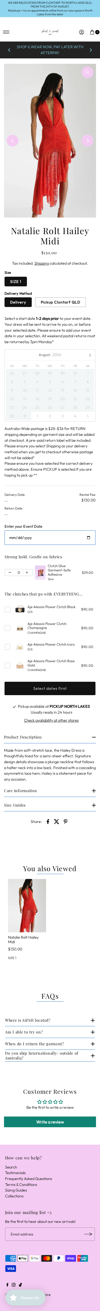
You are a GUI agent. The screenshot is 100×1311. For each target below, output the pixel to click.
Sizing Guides (16, 1190)
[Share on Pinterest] (66, 821)
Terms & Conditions (21, 1184)
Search (11, 1167)
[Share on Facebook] (48, 821)
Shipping (41, 263)
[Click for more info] (40, 572)
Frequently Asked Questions (28, 1178)
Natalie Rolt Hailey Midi (23, 939)
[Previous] (9, 50)
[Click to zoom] (87, 72)
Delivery (18, 302)
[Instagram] (13, 1285)
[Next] (90, 50)
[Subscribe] (88, 1234)
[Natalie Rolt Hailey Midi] (27, 905)
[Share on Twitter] (57, 821)
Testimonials (15, 1172)
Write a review (50, 1122)
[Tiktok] (20, 1285)
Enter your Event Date (23, 526)
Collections (14, 1196)
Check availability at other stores (51, 720)
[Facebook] (7, 1285)
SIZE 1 (15, 281)
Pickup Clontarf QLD (60, 302)
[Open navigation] (6, 32)
